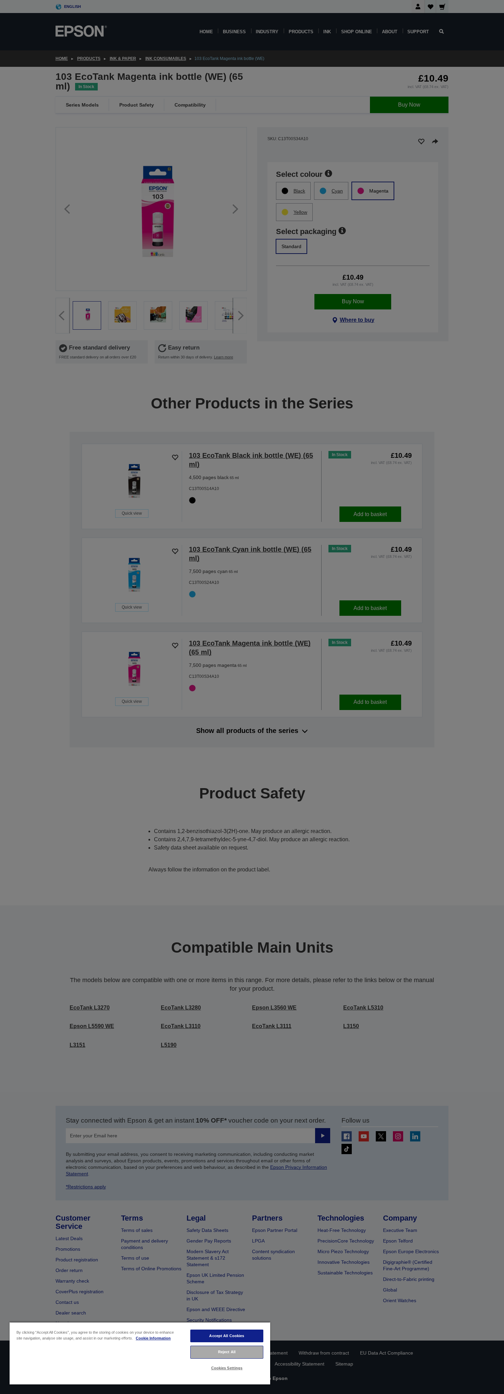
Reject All (227, 1352)
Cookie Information (153, 1338)
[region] (140, 1353)
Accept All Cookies (226, 1336)
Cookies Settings (227, 1368)
